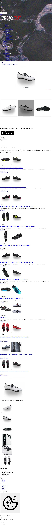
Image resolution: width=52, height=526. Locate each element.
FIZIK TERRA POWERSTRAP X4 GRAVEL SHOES (14, 371)
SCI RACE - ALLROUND (8, 28)
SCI (2, 23)
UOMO (6, 32)
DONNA (6, 57)
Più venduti (3, 481)
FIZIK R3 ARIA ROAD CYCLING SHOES (11, 168)
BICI (2, 45)
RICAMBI (6, 49)
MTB (5, 51)
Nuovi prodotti (3, 480)
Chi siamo (3, 486)
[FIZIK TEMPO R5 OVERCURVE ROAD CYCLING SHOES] (8, 108)
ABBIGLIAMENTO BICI (6, 53)
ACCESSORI (6, 26)
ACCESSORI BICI (5, 46)
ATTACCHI (5, 43)
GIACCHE (7, 37)
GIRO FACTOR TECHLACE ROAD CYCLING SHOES (15, 245)
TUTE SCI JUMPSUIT (9, 36)
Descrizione (3, 145)
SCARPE (6, 47)
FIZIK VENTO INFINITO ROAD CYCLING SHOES (14, 279)
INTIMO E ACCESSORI (9, 39)
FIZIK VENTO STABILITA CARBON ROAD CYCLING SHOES (17, 226)
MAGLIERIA (8, 34)
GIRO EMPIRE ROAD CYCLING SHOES (11, 298)
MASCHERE (6, 24)
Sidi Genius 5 (3, 317)
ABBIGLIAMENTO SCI (6, 31)
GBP (2, 6)
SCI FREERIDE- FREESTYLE (9, 29)
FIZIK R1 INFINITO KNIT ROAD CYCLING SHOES (14, 337)
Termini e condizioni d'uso (5, 485)
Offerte (3, 479)
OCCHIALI (6, 48)
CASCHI (6, 25)
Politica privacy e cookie (5, 487)
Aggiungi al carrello (3, 140)
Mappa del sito (3, 489)
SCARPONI (6, 30)
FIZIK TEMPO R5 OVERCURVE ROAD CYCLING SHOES (16, 262)
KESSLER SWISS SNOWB (6, 40)
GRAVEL (6, 52)
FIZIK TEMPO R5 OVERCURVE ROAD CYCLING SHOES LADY (18, 206)
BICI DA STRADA (7, 50)
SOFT (5, 44)
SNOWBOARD (5, 41)
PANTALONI (8, 33)
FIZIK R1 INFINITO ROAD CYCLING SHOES (13, 187)
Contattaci (3, 488)
